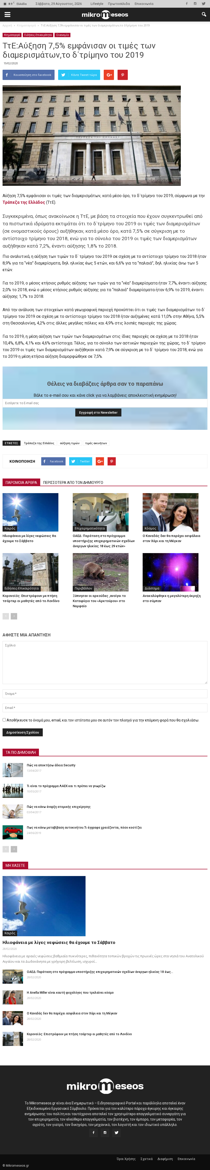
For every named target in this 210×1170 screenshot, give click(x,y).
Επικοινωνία (144, 4)
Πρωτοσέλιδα (119, 4)
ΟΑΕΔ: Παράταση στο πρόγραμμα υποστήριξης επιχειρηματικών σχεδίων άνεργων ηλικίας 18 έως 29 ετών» (104, 541)
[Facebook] (187, 3)
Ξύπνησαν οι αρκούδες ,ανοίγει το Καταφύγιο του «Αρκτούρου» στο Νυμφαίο (99, 601)
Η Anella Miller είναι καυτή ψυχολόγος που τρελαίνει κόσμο (70, 992)
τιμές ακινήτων (96, 443)
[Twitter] (203, 3)
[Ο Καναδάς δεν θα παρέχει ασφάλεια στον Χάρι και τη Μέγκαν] (175, 512)
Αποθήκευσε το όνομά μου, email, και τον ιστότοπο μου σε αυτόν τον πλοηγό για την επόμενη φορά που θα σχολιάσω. (103, 720)
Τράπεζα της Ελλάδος (39, 443)
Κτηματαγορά (12, 35)
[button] (204, 14)
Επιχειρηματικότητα (90, 528)
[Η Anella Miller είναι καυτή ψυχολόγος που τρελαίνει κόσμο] (13, 997)
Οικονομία (62, 35)
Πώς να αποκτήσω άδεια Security (51, 765)
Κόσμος (150, 528)
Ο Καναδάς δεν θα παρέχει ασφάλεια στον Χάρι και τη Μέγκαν (72, 1013)
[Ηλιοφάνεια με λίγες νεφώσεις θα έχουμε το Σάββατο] (35, 512)
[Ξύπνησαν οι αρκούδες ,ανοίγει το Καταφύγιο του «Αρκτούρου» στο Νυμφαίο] (105, 572)
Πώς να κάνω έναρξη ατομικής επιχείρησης (59, 807)
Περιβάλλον (83, 588)
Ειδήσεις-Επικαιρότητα (38, 35)
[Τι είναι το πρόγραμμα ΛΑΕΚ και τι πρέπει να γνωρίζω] (13, 791)
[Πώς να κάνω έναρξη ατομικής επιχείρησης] (13, 812)
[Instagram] (195, 3)
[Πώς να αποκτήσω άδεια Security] (13, 770)
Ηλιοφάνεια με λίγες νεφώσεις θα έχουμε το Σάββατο (59, 942)
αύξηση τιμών (70, 443)
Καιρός (10, 528)
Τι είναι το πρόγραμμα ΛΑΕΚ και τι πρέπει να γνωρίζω (66, 786)
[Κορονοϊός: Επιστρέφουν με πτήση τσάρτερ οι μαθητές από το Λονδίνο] (35, 572)
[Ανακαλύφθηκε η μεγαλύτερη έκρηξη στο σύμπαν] (175, 572)
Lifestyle (97, 4)
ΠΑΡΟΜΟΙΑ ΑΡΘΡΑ (21, 483)
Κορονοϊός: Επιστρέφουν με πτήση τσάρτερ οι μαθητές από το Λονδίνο (79, 1034)
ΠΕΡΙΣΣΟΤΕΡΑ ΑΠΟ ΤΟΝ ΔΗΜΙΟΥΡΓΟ (73, 483)
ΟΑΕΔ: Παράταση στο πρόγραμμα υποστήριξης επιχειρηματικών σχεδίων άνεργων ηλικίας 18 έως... (100, 972)
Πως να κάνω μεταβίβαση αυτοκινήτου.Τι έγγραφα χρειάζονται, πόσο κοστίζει (84, 827)
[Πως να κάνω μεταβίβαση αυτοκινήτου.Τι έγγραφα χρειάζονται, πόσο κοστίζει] (13, 832)
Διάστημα (152, 588)
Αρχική (7, 25)
